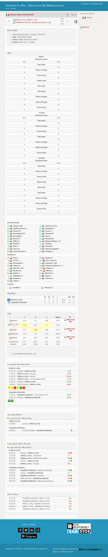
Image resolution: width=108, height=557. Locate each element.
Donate (70, 552)
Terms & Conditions (60, 549)
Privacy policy (73, 549)
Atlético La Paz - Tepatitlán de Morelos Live (34, 5)
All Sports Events (96, 4)
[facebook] (20, 530)
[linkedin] (32, 530)
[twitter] (26, 530)
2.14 (24, 330)
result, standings (10, 8)
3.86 (35, 330)
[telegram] (37, 530)
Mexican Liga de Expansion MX (21, 15)
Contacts (63, 552)
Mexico (89, 18)
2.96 (46, 330)
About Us (56, 552)
